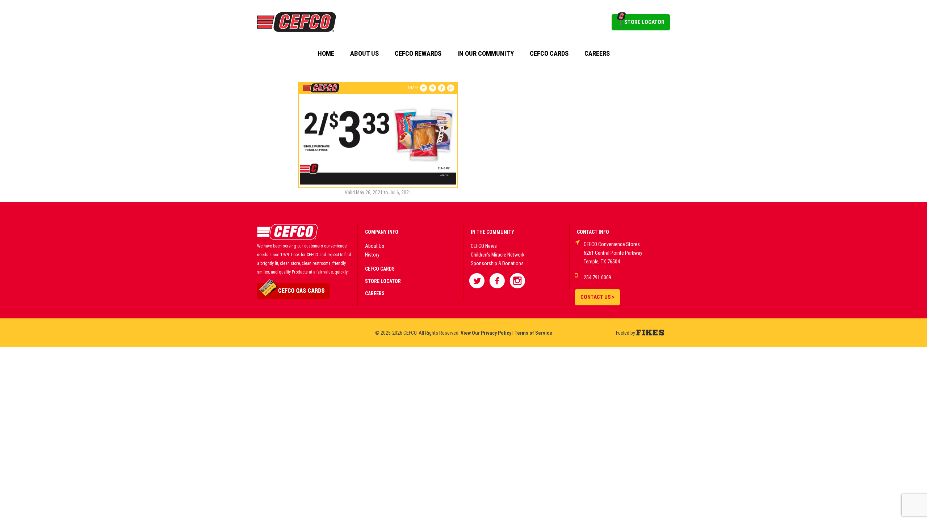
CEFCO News (484, 246)
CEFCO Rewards (418, 54)
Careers (597, 54)
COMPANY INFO (381, 232)
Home (326, 54)
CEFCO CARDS (380, 269)
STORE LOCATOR (644, 22)
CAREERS (375, 293)
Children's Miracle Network (497, 255)
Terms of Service (533, 333)
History (372, 255)
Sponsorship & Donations (497, 263)
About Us (364, 54)
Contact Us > (597, 297)
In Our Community (485, 54)
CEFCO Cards (549, 54)
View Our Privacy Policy (486, 333)
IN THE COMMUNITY (492, 232)
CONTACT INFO (593, 232)
